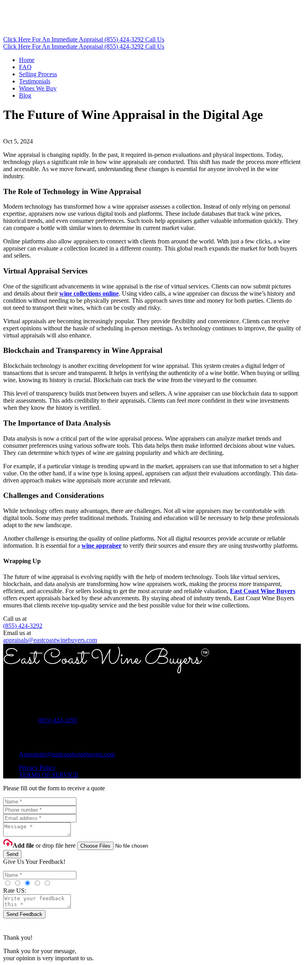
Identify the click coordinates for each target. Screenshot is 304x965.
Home (26, 60)
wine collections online (89, 293)
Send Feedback (24, 914)
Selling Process (38, 74)
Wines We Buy (38, 88)
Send (12, 854)
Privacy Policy (37, 767)
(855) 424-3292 (22, 625)
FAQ (25, 67)
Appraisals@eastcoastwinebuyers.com (67, 754)
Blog (25, 95)
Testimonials (34, 81)
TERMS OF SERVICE (48, 774)
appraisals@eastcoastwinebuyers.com (50, 640)
